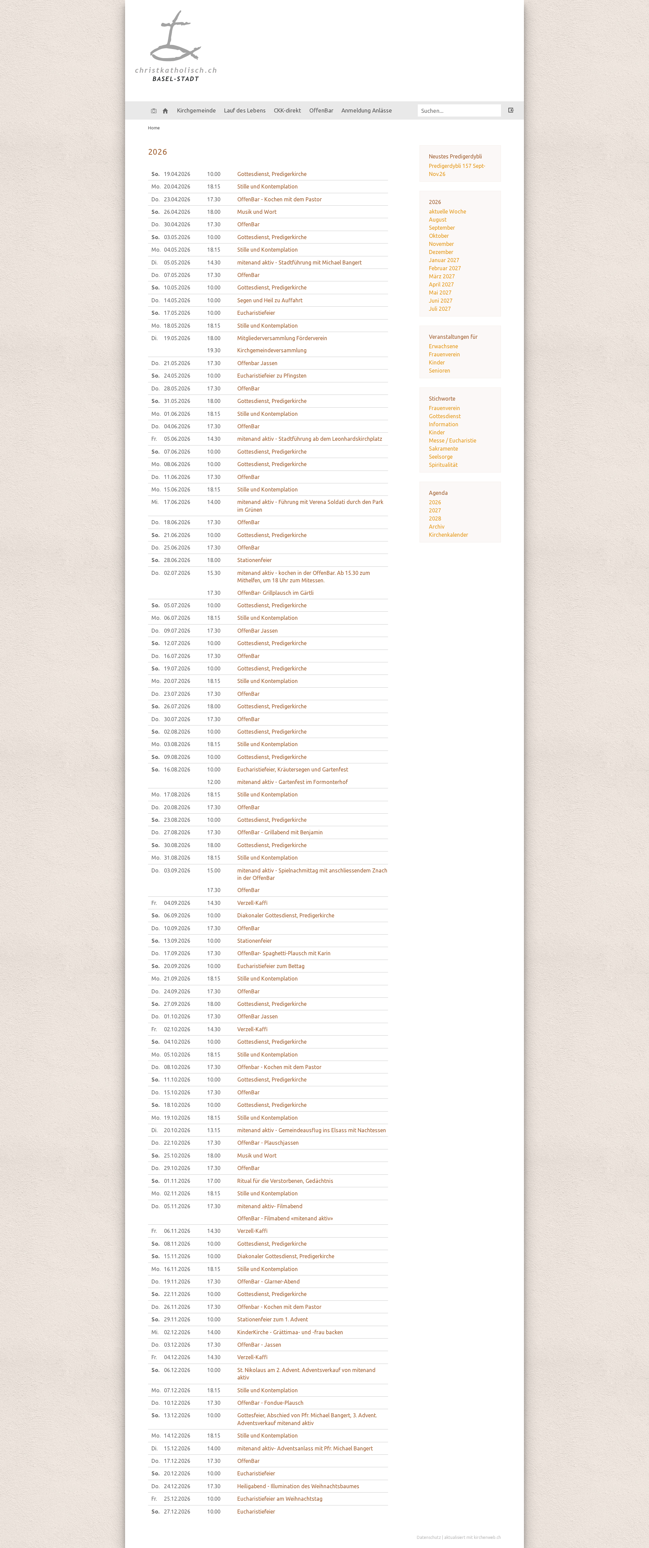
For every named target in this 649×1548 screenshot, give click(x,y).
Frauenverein (444, 354)
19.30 (213, 350)
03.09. (177, 870)
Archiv (436, 527)
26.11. (177, 1307)
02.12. (177, 1332)
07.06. (177, 452)
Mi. (155, 502)
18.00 (213, 212)
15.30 (213, 573)
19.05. (177, 338)
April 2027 (441, 284)
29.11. (177, 1319)
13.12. (177, 1415)
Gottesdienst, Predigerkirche (272, 174)
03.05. (177, 237)
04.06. (177, 426)
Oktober (439, 236)
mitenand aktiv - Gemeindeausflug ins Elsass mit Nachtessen (311, 1130)
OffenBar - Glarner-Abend (268, 1281)
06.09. (177, 915)
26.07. (177, 706)
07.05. (177, 275)
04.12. (177, 1357)
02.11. (177, 1193)
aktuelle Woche (447, 211)
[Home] (165, 110)
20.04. (177, 186)
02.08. (177, 732)
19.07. (177, 668)
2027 (435, 510)
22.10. (177, 1143)
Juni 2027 (441, 301)
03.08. (177, 744)
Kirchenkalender (448, 535)
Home (154, 127)
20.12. (177, 1473)
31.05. (177, 401)
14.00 (213, 502)
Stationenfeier (254, 560)
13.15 (213, 1130)
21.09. (177, 978)
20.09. (177, 966)
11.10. (177, 1079)
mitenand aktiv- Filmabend (270, 1206)
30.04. (177, 224)
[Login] (511, 111)
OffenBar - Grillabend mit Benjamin (280, 832)
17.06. (177, 502)
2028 (435, 518)
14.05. (177, 300)
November (441, 244)
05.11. (177, 1206)
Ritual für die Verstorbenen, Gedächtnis (285, 1181)
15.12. (177, 1448)
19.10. (177, 1118)
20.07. (177, 681)
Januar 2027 (444, 260)
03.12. (177, 1345)
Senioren (439, 370)
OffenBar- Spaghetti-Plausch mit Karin (284, 953)
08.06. (177, 464)
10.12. (177, 1403)
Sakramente (443, 449)
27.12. (177, 1511)
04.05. (177, 250)
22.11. (177, 1294)
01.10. (177, 1016)
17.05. (177, 313)
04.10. (177, 1042)
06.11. (177, 1231)
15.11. (177, 1256)
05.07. (177, 605)
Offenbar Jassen (257, 363)
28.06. (177, 560)
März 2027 (442, 276)
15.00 (213, 870)
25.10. (177, 1155)
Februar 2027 (445, 268)
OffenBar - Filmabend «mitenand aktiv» (285, 1218)
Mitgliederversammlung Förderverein (282, 338)
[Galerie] (154, 110)
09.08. (177, 757)
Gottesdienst (445, 416)
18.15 (213, 186)
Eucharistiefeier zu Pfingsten (272, 376)
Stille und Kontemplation (267, 186)
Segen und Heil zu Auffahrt (270, 300)
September (442, 228)
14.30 (213, 262)
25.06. (177, 547)
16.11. (177, 1269)
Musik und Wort (257, 212)
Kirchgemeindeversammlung (272, 350)
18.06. (177, 522)
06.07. (177, 618)
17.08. (177, 794)
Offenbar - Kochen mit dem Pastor (279, 1067)
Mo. (156, 186)
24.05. (177, 376)
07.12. (177, 1390)
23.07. (177, 694)
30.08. (177, 845)
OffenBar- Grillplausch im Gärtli (275, 593)
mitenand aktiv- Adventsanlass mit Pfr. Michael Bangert (305, 1448)
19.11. (177, 1281)
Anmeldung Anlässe (366, 110)
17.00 (213, 1181)
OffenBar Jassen (257, 631)
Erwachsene (443, 346)
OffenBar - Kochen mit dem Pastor (279, 199)
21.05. (177, 363)
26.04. (177, 212)
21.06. (177, 535)
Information (443, 424)
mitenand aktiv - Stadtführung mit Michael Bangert (299, 262)
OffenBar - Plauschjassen (268, 1143)
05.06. (177, 439)
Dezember (441, 252)
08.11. (177, 1244)
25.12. (177, 1499)
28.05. (177, 388)
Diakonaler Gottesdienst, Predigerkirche (285, 915)
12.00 (213, 782)
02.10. (177, 1029)
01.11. (177, 1181)
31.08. (177, 858)
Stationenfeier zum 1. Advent (272, 1319)
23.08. (177, 820)
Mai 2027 (440, 292)
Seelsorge (441, 457)
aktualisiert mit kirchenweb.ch (472, 1537)
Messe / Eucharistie (452, 440)
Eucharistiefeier (256, 313)
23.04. (177, 199)
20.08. (177, 807)
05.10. (177, 1054)
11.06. (177, 477)
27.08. (177, 832)
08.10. (177, 1067)
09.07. (177, 631)
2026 (435, 502)
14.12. (177, 1435)
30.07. (177, 719)
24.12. (177, 1486)
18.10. (177, 1105)
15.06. (177, 489)
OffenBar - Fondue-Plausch (270, 1403)
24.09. (177, 991)
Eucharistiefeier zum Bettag (271, 966)
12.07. (177, 643)
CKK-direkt (287, 110)
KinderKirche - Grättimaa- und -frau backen (290, 1332)
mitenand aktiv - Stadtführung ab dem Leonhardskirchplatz (309, 439)
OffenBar (248, 224)
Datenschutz (429, 1537)
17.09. (177, 953)
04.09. (177, 903)
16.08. (177, 769)
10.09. (177, 928)
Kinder (437, 362)
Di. (154, 262)
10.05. (177, 287)
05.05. (177, 262)
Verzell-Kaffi (252, 903)
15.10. (177, 1092)
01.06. (177, 414)
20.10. (177, 1130)
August (438, 220)
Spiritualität (443, 465)
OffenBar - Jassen (259, 1345)
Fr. (154, 439)
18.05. (177, 326)
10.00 (213, 174)
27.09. (177, 1004)
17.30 (213, 199)
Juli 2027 (440, 309)
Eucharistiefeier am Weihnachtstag (279, 1499)
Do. (155, 199)
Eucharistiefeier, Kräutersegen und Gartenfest (292, 769)
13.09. (177, 941)
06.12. (177, 1370)
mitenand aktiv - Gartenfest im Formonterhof (292, 782)
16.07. (177, 656)
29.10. (177, 1168)
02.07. (177, 573)
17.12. (177, 1461)
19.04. (177, 174)
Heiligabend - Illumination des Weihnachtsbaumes (298, 1486)
